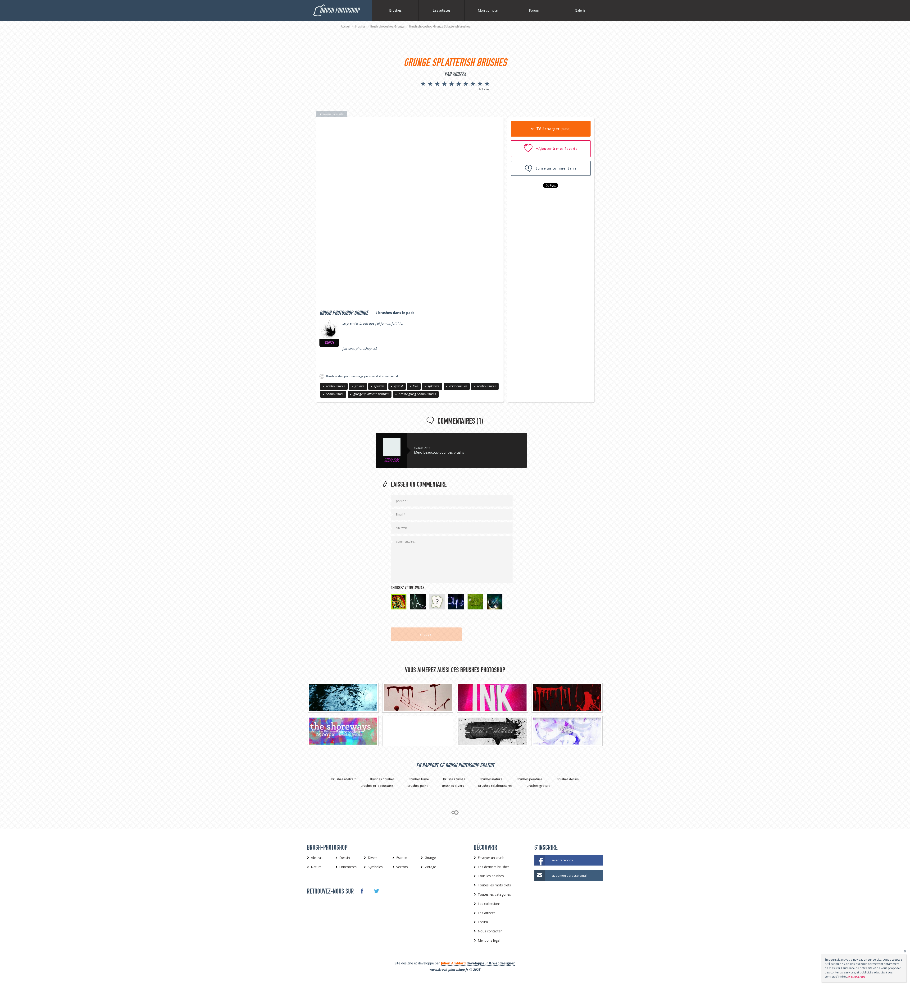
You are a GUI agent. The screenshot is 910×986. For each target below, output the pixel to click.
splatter (379, 386)
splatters (433, 386)
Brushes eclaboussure (376, 785)
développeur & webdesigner (478, 963)
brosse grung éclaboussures (417, 394)
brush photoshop (339, 10)
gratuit (398, 386)
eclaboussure (458, 386)
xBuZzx (329, 343)
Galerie (580, 10)
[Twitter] (376, 891)
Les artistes (441, 10)
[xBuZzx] (329, 329)
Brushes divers (453, 785)
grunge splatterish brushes (371, 394)
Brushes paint (417, 785)
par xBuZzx (455, 74)
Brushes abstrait (343, 779)
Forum (534, 10)
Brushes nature (491, 779)
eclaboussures (335, 386)
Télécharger (552, 128)
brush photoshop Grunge (343, 313)
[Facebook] (361, 890)
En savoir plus (856, 976)
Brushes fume (419, 779)
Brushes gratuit (538, 785)
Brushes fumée (454, 779)
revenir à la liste (333, 114)
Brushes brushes (382, 779)
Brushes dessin (567, 779)
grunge (359, 386)
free (415, 386)
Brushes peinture (529, 779)
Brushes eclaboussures (495, 785)
